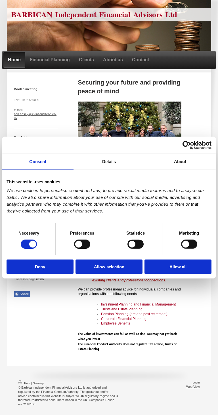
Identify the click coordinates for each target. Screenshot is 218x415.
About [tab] (180, 161)
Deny (40, 266)
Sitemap (38, 383)
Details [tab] (109, 161)
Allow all (177, 266)
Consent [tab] (37, 161)
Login (196, 382)
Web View (193, 386)
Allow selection (109, 266)
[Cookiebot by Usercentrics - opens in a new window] (186, 145)
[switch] (82, 243)
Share (24, 294)
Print (27, 383)
